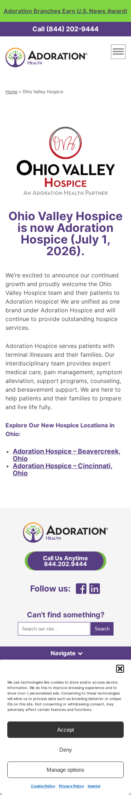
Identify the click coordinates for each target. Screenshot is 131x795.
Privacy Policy (71, 786)
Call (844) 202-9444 (65, 29)
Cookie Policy (43, 786)
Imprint (94, 786)
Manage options (65, 770)
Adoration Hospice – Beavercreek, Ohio (66, 454)
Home (11, 91)
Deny (65, 750)
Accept (65, 730)
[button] (120, 668)
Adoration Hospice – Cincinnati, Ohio (62, 469)
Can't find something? (65, 614)
